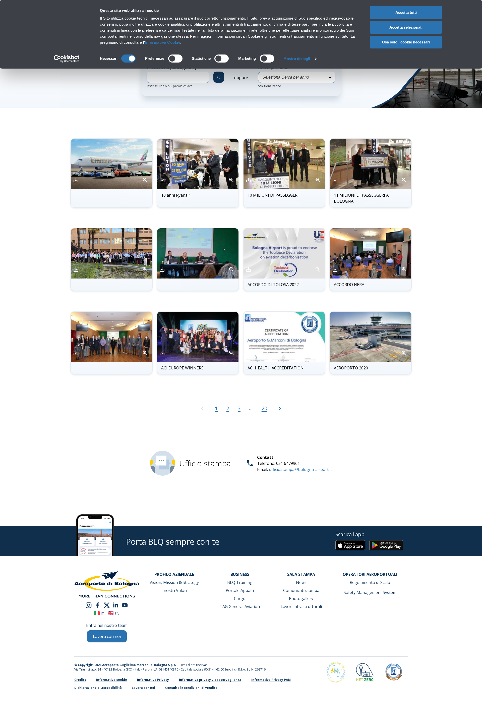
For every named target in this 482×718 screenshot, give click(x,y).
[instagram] (89, 604)
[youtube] (125, 604)
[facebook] (98, 604)
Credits (80, 680)
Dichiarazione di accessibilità (98, 688)
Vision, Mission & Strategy (174, 582)
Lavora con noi (143, 688)
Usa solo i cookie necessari (406, 42)
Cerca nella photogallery (173, 76)
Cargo (240, 598)
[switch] (175, 58)
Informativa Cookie (162, 42)
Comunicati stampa (301, 590)
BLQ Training (240, 582)
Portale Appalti (240, 590)
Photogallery (301, 598)
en (116, 613)
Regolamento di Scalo (370, 582)
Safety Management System (370, 592)
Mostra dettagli (296, 59)
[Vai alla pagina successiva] (280, 410)
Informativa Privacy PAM (271, 680)
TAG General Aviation (240, 606)
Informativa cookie (111, 680)
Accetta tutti (406, 12)
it (102, 613)
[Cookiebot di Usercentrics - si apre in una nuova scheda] (67, 59)
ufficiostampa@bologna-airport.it (300, 469)
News (301, 582)
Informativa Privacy (153, 680)
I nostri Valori (174, 590)
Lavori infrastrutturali (301, 606)
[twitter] (107, 604)
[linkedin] (116, 604)
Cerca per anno (273, 76)
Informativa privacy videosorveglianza (210, 680)
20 (264, 408)
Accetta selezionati (406, 27)
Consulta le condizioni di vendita (191, 688)
